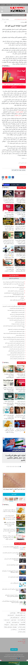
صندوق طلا (7, 624)
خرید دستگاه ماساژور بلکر (20, 615)
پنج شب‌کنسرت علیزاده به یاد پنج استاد (17, 324)
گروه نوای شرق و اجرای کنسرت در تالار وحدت (17, 341)
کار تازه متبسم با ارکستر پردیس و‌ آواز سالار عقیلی (16, 351)
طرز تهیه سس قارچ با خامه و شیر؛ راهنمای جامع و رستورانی (10, 589)
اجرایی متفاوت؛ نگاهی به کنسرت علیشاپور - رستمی (16, 345)
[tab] (14, 275)
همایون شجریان (19, 112)
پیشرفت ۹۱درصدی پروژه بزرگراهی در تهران (17, 300)
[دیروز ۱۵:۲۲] (22, 572)
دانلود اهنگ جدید (21, 629)
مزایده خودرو (13, 620)
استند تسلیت (6, 620)
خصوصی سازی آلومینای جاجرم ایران (13, 565)
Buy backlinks (22, 624)
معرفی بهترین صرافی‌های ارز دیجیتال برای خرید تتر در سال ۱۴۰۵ (11, 547)
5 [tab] (13, 466)
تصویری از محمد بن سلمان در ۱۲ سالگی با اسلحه (16, 291)
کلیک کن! (14, 494)
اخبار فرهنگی (19, 19)
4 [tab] (15, 466)
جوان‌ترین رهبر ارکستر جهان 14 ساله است (17, 316)
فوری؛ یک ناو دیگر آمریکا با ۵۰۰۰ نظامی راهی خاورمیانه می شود (13, 282)
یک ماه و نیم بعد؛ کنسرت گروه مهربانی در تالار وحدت (15, 354)
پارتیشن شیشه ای (21, 627)
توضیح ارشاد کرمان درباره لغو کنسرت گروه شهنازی (16, 329)
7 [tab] (10, 466)
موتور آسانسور (12, 613)
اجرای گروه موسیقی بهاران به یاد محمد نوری (17, 314)
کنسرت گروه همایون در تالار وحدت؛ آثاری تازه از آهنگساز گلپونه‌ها (13, 347)
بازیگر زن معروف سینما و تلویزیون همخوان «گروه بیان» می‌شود (14, 333)
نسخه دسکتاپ (14, 649)
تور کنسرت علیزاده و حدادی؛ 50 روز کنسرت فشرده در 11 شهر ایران (13, 306)
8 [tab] (8, 466)
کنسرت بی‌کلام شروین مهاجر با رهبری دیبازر (17, 356)
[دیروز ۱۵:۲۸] (22, 560)
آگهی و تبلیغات (8, 4)
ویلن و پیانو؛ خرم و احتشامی (19, 322)
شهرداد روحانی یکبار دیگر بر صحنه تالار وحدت (17, 308)
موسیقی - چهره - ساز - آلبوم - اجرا (18, 170)
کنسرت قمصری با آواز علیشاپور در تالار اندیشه (16, 320)
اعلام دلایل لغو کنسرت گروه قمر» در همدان (17, 358)
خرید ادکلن (23, 617)
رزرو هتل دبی (14, 629)
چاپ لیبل (8, 622)
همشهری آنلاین (17, 9)
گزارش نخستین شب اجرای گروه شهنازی (17, 312)
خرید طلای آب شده (21, 620)
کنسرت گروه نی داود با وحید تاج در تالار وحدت (16, 349)
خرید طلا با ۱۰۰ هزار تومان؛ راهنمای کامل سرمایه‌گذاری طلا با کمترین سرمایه (12, 596)
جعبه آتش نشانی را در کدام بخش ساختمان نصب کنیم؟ (11, 553)
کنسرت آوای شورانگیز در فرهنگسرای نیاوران (17, 353)
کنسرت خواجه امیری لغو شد (16, 25)
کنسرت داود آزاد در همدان (20, 335)
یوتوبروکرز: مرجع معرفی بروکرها (10, 627)
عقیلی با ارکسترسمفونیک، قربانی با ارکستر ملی (16, 331)
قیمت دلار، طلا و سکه (21, 641)
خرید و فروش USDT (21, 613)
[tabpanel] (14, 450)
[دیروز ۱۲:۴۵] (22, 578)
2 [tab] (18, 466)
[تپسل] (3, 66)
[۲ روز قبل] (22, 591)
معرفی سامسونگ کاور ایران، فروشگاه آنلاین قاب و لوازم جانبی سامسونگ (10, 602)
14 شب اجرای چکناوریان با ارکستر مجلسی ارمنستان (15, 318)
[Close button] (27, 660)
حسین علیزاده (18, 115)
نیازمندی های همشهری (15, 4)
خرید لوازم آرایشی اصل (14, 617)
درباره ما (23, 639)
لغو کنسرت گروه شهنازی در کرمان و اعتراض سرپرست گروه (14, 343)
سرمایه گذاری (14, 87)
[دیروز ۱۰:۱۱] (22, 585)
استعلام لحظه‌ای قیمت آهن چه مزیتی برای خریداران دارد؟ (12, 559)
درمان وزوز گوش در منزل (15, 583)
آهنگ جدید (23, 622)
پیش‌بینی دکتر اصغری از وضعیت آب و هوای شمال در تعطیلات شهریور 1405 (10, 571)
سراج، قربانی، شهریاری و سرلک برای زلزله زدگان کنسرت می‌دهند (14, 339)
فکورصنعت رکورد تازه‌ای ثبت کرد (13, 577)
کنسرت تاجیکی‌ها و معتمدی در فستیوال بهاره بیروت (15, 310)
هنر (15, 19)
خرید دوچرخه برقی (15, 622)
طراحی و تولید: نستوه (13, 658)
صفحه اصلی (24, 19)
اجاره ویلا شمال (11, 615)
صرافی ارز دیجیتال (14, 624)
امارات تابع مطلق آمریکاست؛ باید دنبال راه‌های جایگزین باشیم (15, 458)
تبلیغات (23, 643)
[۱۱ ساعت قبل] (14, 445)
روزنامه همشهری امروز (23, 4)
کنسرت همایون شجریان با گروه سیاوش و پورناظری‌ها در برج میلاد (13, 337)
